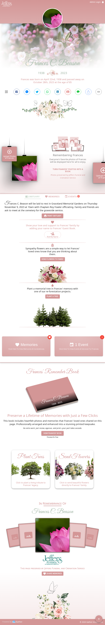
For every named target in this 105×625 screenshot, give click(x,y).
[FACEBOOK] (17, 92)
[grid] (52, 161)
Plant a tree (52, 296)
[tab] (32, 196)
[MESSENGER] (27, 92)
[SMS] (78, 92)
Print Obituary (54, 216)
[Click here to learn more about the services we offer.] (52, 560)
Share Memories (54, 573)
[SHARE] (88, 92)
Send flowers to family (52, 259)
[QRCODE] (6, 92)
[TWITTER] (37, 92)
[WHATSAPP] (47, 92)
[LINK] (99, 92)
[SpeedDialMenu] (98, 618)
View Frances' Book (52, 433)
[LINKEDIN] (58, 92)
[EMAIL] (68, 92)
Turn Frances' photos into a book (68, 170)
